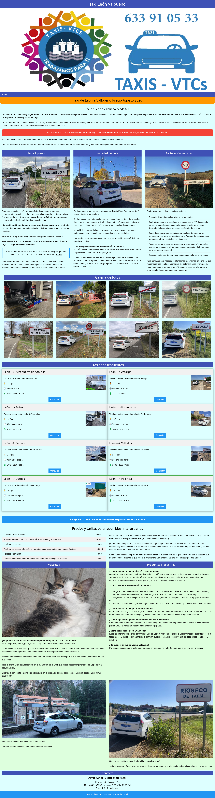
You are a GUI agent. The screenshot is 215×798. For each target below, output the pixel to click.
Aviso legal (123, 794)
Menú (4, 94)
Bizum (59, 254)
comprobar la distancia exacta (51, 125)
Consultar (54, 399)
